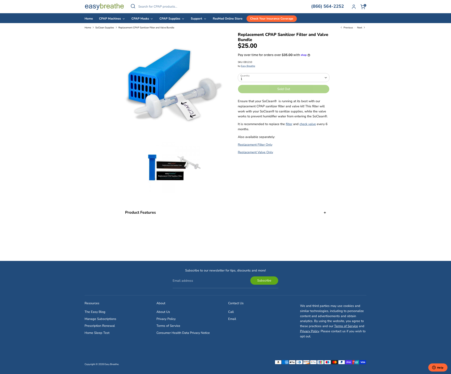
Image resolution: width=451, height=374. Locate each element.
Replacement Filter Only (255, 145)
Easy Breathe (248, 66)
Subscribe (264, 280)
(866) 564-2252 (327, 6)
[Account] (353, 6)
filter (289, 124)
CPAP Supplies (170, 19)
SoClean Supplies (104, 27)
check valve (307, 124)
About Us (163, 312)
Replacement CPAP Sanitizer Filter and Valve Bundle (146, 27)
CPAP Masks (140, 19)
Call (231, 312)
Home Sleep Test (97, 333)
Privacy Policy (166, 319)
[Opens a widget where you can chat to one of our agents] (437, 367)
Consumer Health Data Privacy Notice (183, 333)
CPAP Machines (110, 19)
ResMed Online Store (227, 19)
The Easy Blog (95, 312)
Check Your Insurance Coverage (271, 19)
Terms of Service (168, 326)
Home (89, 19)
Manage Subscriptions (100, 319)
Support (197, 19)
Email (232, 319)
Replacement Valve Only (255, 152)
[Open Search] (133, 6)
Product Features (140, 212)
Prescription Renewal (100, 326)
